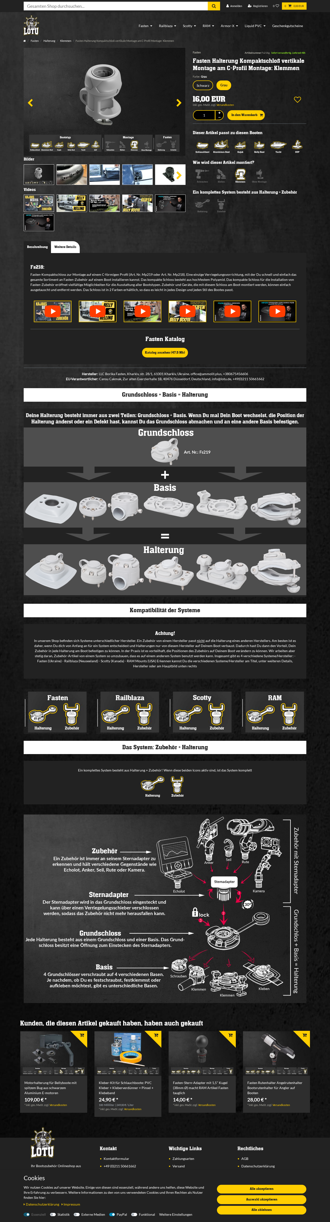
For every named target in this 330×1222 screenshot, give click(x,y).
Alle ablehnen (261, 1210)
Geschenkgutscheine (287, 26)
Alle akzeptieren (261, 1189)
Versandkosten (225, 104)
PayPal (122, 1214)
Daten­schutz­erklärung (43, 1204)
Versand (178, 1166)
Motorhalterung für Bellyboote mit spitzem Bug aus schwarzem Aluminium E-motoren (50, 1088)
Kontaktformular (116, 1159)
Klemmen (65, 40)
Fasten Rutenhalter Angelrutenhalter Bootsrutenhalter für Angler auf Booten (274, 1088)
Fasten (144, 26)
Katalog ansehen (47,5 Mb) (165, 353)
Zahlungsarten (183, 1159)
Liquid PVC (253, 26)
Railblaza (165, 26)
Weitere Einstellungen (175, 1214)
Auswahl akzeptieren (261, 1199)
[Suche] (214, 6)
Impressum (72, 1204)
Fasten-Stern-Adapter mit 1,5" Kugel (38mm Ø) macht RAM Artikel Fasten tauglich (200, 1088)
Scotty (187, 26)
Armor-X (227, 26)
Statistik (63, 1214)
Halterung (49, 40)
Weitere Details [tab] (65, 247)
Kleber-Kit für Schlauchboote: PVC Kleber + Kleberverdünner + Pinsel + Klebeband (126, 1088)
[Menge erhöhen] (219, 113)
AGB (244, 1159)
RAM (206, 26)
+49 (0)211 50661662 (120, 1166)
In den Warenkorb (244, 115)
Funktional (147, 1214)
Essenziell (38, 1214)
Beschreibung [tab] (37, 247)
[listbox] (53, 1054)
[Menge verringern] (219, 117)
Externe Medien (93, 1214)
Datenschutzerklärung (258, 1166)
